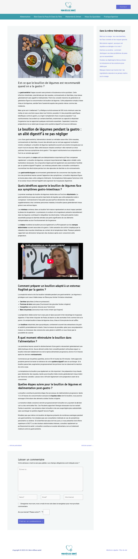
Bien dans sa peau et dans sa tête (48, 17)
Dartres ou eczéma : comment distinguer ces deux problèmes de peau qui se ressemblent (113, 53)
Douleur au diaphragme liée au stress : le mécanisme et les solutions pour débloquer (113, 63)
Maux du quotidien (92, 17)
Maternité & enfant (73, 17)
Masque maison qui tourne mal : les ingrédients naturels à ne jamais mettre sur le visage (113, 73)
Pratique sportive (111, 17)
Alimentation (25, 17)
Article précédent (15, 445)
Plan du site (123, 550)
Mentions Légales (112, 550)
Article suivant (87, 445)
